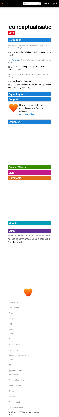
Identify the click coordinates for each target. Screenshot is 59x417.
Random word (14, 402)
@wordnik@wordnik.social (19, 355)
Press (11, 313)
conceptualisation (26, 113)
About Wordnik (14, 307)
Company (13, 301)
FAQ (10, 324)
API (10, 365)
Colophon (12, 318)
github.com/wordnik (16, 370)
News (11, 333)
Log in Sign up (51, 3)
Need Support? (15, 385)
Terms (11, 391)
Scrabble (12, 242)
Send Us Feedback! (16, 380)
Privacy (12, 396)
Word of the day (15, 344)
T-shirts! (12, 329)
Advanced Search (16, 407)
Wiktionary (16, 60)
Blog (10, 339)
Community (13, 350)
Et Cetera (13, 374)
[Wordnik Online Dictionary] (2, 3)
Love (11, 32)
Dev (11, 359)
